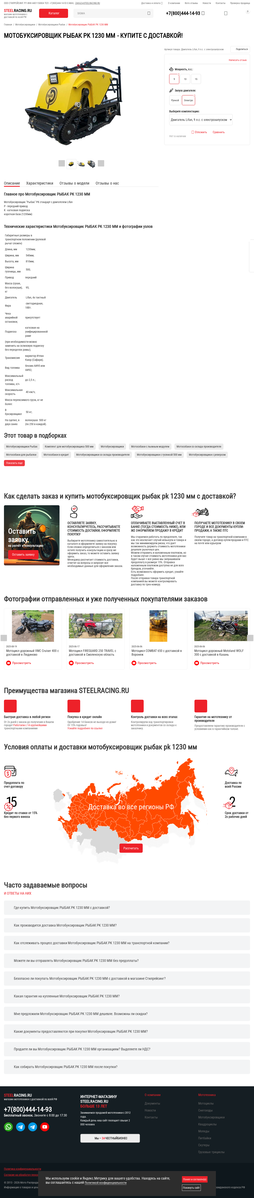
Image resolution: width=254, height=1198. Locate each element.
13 (185, 79)
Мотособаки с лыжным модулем (150, 446)
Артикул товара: (172, 49)
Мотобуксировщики (25, 24)
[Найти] (149, 13)
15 (196, 79)
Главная (8, 24)
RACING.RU (18, 10)
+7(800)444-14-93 (58, 3)
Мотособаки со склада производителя (199, 446)
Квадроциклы (207, 1124)
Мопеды (203, 1131)
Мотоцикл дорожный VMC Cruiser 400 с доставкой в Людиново (32, 652)
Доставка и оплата (150, 3)
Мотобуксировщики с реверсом (207, 454)
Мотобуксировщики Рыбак (51, 24)
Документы (152, 1103)
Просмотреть (21, 663)
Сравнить (219, 132)
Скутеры (204, 1145)
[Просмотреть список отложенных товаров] (226, 13)
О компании (174, 3)
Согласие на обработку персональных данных (31, 1174)
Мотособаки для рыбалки (21, 454)
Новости (207, 3)
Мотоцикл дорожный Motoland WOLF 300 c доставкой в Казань (219, 652)
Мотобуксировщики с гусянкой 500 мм (159, 454)
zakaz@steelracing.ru (87, 3)
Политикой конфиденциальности (106, 1183)
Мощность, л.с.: (184, 69)
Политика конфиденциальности (22, 1168)
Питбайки (204, 1138)
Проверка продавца (240, 3)
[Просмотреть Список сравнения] (216, 13)
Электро (188, 100)
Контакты (220, 3)
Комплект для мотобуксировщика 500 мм (69, 446)
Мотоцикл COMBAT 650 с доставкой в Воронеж (157, 652)
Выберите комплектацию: (184, 111)
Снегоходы (205, 1110)
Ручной (175, 100)
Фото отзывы (191, 3)
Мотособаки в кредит (56, 454)
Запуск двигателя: (185, 90)
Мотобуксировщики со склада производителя (103, 454)
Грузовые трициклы (211, 1152)
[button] (240, 49)
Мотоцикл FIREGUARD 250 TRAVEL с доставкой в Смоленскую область (92, 652)
